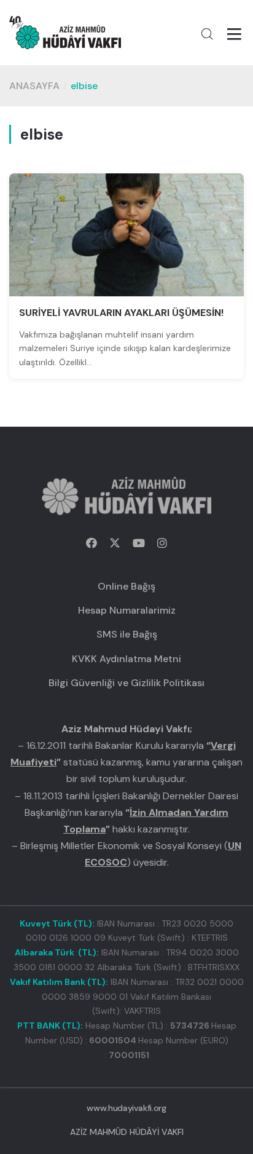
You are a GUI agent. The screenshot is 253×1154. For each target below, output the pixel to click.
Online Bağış (126, 586)
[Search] (207, 34)
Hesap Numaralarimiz (127, 610)
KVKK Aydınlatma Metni (126, 658)
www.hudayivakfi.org (126, 1107)
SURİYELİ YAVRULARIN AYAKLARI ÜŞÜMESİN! (121, 312)
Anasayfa (34, 85)
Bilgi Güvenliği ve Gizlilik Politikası (126, 682)
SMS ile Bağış (126, 634)
